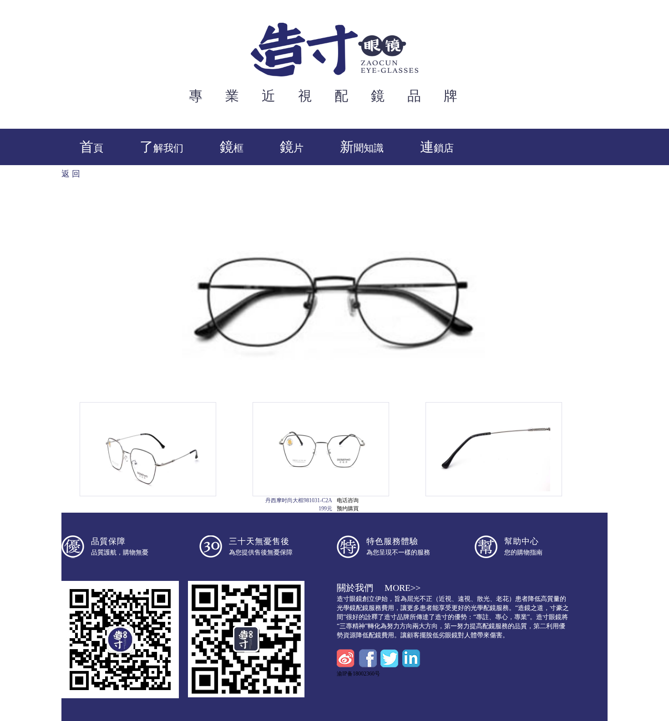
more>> (403, 588)
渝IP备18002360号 (358, 674)
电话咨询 (348, 500)
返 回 (70, 173)
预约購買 (348, 508)
